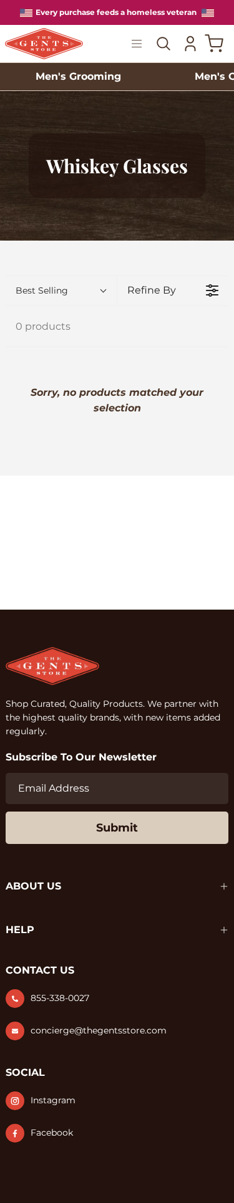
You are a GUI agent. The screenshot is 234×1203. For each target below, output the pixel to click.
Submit (117, 828)
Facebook (52, 1132)
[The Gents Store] (44, 43)
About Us (33, 886)
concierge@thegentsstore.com (99, 1030)
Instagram (53, 1100)
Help (20, 930)
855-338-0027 (60, 998)
